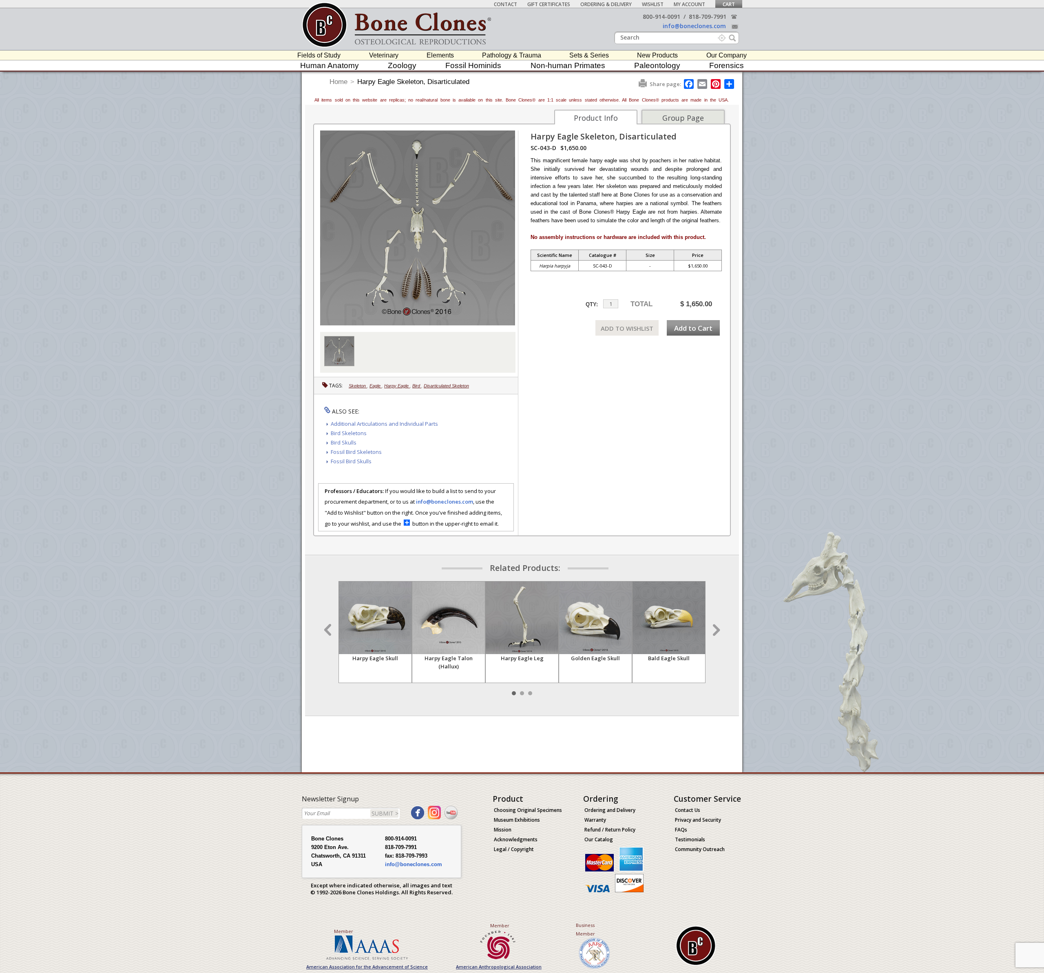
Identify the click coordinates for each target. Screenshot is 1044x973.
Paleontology (657, 65)
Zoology (402, 65)
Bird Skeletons (349, 433)
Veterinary (383, 55)
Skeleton (358, 385)
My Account (689, 4)
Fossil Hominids (473, 65)
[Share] (729, 84)
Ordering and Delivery (609, 810)
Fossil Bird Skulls (351, 461)
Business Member (585, 929)
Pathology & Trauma (511, 55)
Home (338, 82)
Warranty (595, 819)
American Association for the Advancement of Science (367, 967)
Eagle (375, 385)
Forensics (726, 65)
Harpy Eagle (397, 385)
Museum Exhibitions (517, 819)
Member (343, 931)
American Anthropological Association (499, 967)
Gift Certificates (548, 4)
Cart (729, 4)
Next (715, 630)
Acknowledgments (515, 839)
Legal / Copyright (514, 849)
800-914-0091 (661, 16)
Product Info (596, 118)
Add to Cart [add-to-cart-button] (693, 328)
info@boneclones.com (694, 26)
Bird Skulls (343, 442)
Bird (416, 385)
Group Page (683, 118)
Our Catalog (598, 839)
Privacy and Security (698, 819)
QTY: (592, 304)
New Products (657, 55)
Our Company (726, 55)
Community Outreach (700, 849)
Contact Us (687, 810)
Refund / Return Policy (609, 829)
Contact (505, 4)
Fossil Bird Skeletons (356, 452)
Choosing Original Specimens (528, 810)
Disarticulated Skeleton (446, 385)
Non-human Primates (568, 65)
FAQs (681, 829)
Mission (502, 829)
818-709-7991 (707, 16)
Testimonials (690, 839)
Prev (328, 630)
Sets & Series (589, 55)
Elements (440, 55)
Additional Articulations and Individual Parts (384, 423)
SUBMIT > (385, 813)
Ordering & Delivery (606, 4)
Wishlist (653, 4)
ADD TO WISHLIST (627, 328)
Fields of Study (319, 55)
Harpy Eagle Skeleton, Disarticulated (413, 82)
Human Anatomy (329, 65)
